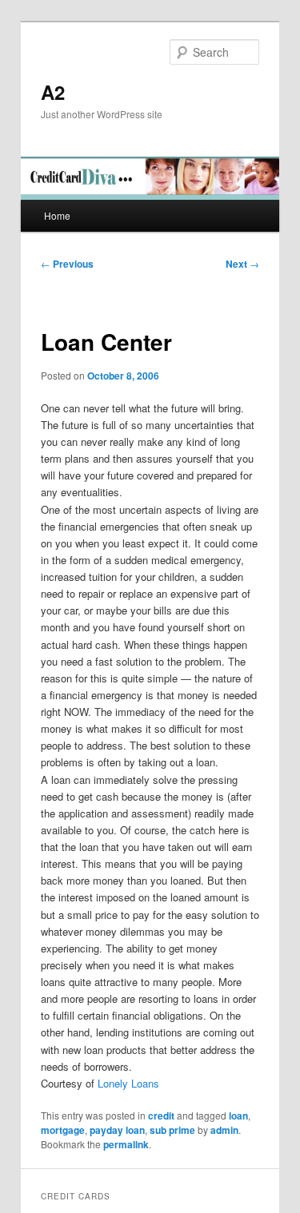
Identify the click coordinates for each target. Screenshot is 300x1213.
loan (238, 1115)
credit (161, 1115)
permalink (126, 1144)
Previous (67, 264)
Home (57, 215)
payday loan (117, 1130)
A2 (53, 91)
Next (242, 264)
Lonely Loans (128, 1083)
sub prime (172, 1130)
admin (224, 1130)
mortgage (63, 1130)
